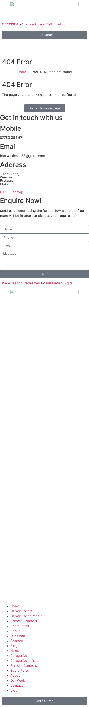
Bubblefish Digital (59, 283)
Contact (16, 641)
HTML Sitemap (11, 192)
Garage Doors (21, 611)
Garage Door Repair (26, 616)
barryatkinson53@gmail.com (22, 156)
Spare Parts (19, 626)
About (15, 631)
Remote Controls (23, 621)
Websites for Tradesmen (21, 283)
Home (22, 72)
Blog (13, 646)
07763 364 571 (12, 137)
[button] (44, 35)
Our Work (17, 636)
